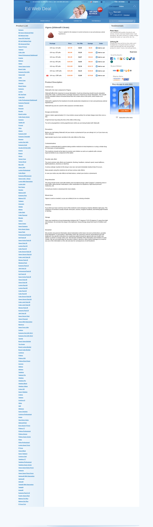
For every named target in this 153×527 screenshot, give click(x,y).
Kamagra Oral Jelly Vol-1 (25, 333)
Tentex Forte (22, 159)
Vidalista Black (22, 383)
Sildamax (21, 408)
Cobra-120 (21, 389)
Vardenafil (21, 479)
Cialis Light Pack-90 (24, 305)
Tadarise (20, 49)
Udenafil (20, 481)
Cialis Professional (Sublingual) (27, 100)
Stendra (20, 190)
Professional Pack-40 (24, 271)
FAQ (62, 21)
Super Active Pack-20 (24, 240)
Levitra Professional (24, 170)
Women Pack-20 (23, 260)
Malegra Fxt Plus (23, 498)
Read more (133, 52)
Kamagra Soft (22, 133)
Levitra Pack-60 (22, 285)
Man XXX (21, 164)
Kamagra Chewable (24, 136)
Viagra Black (22, 451)
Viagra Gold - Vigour (24, 178)
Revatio (20, 111)
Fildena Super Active (24, 437)
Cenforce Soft (22, 456)
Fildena (20, 355)
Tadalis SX (21, 122)
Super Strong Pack (23, 316)
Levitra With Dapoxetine (25, 181)
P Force (20, 448)
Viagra (20, 63)
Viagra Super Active (24, 66)
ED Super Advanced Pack (25, 32)
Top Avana (21, 344)
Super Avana (22, 223)
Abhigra (20, 369)
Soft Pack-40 (22, 274)
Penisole (21, 108)
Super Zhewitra (22, 411)
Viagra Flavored (23, 319)
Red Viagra (21, 187)
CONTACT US (78, 21)
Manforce (21, 324)
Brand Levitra (22, 114)
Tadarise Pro (22, 375)
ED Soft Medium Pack (24, 41)
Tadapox (21, 201)
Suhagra (20, 30)
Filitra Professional (24, 442)
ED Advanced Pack (24, 44)
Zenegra (20, 83)
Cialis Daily (21, 212)
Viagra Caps (22, 80)
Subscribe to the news (126, 117)
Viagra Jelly (21, 167)
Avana (20, 417)
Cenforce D (21, 400)
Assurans (21, 204)
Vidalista (21, 378)
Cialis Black (21, 173)
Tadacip (20, 105)
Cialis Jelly (21, 52)
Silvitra (20, 209)
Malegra (20, 61)
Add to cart (101, 48)
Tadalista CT (22, 459)
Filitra (20, 439)
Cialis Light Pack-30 (24, 257)
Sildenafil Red (22, 423)
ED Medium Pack (23, 35)
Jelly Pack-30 (22, 313)
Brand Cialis (22, 69)
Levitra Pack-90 (22, 288)
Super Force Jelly (23, 327)
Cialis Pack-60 (22, 291)
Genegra (21, 119)
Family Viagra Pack (24, 495)
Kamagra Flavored (23, 103)
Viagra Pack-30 (22, 243)
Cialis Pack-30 (22, 249)
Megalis (20, 218)
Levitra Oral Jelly (23, 142)
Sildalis (20, 206)
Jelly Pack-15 (22, 268)
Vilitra (20, 403)
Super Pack (21, 232)
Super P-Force (22, 46)
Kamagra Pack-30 (23, 310)
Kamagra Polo (22, 195)
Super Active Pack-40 (24, 277)
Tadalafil (20, 487)
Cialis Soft (21, 97)
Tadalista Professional (24, 462)
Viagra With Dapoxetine (25, 321)
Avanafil (20, 490)
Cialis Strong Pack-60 (24, 296)
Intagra (20, 150)
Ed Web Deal (38, 8)
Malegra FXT (22, 198)
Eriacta (20, 153)
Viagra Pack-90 (22, 282)
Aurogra (20, 364)
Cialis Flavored (22, 215)
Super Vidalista (22, 392)
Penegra (20, 139)
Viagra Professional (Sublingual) (28, 55)
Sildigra (20, 366)
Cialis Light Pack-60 (24, 302)
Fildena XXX (22, 358)
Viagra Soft (21, 75)
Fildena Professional (24, 431)
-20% (100, 9)
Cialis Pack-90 (22, 293)
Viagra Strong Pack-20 (24, 254)
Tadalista (21, 372)
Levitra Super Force (24, 445)
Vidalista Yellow (23, 386)
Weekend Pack (22, 263)
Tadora (20, 220)
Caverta (20, 58)
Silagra (20, 131)
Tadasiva (21, 470)
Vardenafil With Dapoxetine (26, 476)
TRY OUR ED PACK (93, 13)
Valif (19, 406)
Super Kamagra (23, 226)
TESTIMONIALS (96, 21)
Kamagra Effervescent (24, 176)
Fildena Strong (22, 434)
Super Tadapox (22, 453)
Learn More (125, 111)
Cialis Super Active (24, 117)
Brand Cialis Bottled (24, 350)
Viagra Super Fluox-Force (25, 473)
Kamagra (21, 89)
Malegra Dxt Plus (23, 501)
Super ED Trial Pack (24, 38)
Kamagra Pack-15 (23, 265)
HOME (28, 21)
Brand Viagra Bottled (24, 341)
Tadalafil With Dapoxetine (25, 484)
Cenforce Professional (25, 414)
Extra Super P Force (24, 425)
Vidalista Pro (22, 380)
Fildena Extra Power (24, 361)
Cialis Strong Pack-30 (24, 251)
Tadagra (20, 397)
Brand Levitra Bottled (24, 347)
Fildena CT (21, 428)
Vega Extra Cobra (23, 420)
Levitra (20, 91)
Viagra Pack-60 (22, 279)
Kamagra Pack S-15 (24, 493)
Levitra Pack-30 (22, 246)
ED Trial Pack (22, 94)
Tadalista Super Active (25, 465)
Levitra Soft (21, 184)
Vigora (20, 156)
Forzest (20, 125)
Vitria (20, 128)
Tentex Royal (22, 162)
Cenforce (21, 352)
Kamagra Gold (22, 145)
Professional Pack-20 (24, 234)
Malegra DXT (22, 192)
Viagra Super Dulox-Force (26, 467)
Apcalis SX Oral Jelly (24, 148)
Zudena (20, 330)
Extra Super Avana (23, 229)
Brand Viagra (22, 86)
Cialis (20, 77)
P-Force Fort (22, 504)
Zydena (20, 394)
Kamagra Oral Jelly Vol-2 (25, 336)
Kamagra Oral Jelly (24, 72)
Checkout (126, 15)
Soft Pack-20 (22, 237)
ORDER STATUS (45, 21)
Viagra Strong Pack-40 (24, 299)
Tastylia (20, 338)
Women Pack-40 (23, 307)
